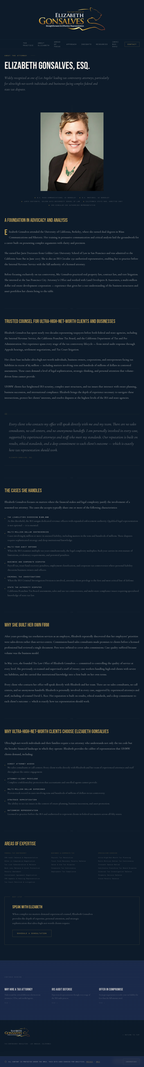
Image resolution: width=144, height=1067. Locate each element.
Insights (86, 44)
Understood (131, 1062)
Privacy (89, 1062)
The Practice (28, 44)
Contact (132, 44)
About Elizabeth (44, 44)
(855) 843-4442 (115, 44)
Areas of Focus (57, 44)
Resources (102, 44)
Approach (71, 44)
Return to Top (131, 1035)
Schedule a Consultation (32, 933)
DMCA (98, 1062)
